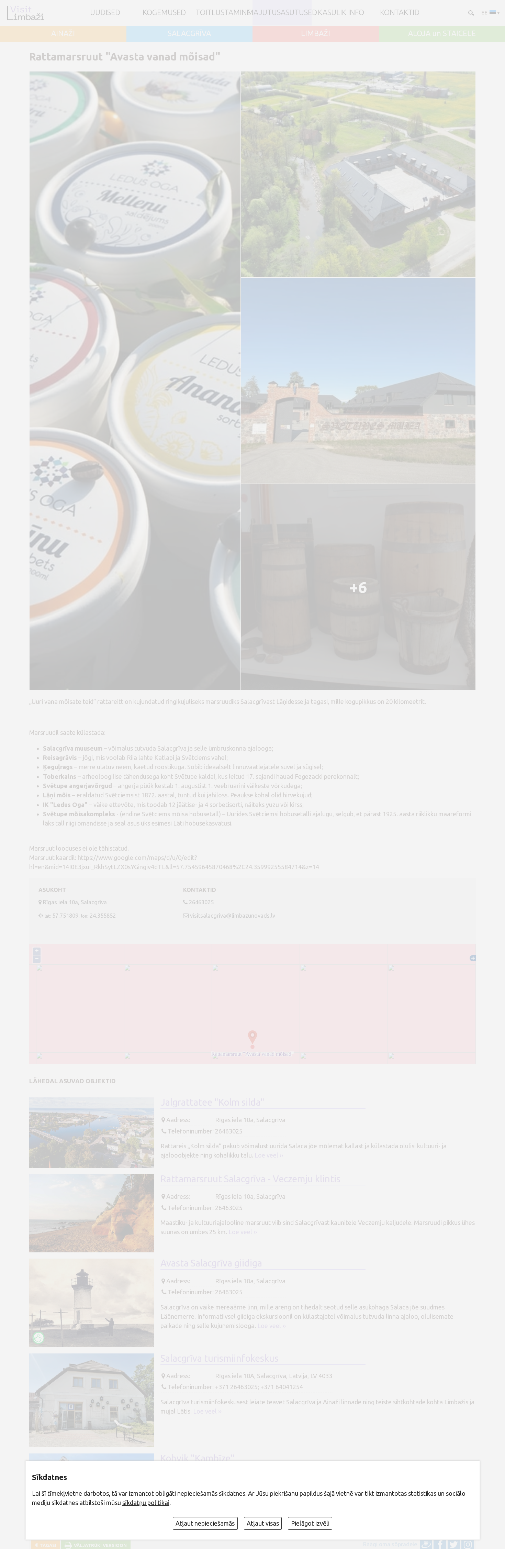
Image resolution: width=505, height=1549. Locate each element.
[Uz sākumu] (25, 13)
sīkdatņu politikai (145, 1502)
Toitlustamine (223, 12)
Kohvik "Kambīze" (197, 1458)
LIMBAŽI (315, 33)
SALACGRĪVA (189, 33)
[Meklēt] (470, 13)
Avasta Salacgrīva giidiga (211, 1263)
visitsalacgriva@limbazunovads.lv (232, 915)
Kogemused (164, 12)
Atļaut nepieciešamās (205, 1523)
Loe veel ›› (269, 1155)
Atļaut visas (263, 1523)
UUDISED (105, 12)
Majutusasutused (282, 12)
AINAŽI (63, 33)
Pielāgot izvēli (310, 1523)
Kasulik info (341, 12)
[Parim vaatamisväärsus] (38, 1337)
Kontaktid (399, 12)
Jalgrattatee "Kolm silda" (212, 1102)
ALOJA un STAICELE (442, 33)
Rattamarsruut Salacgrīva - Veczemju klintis (250, 1179)
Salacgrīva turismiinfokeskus (219, 1358)
